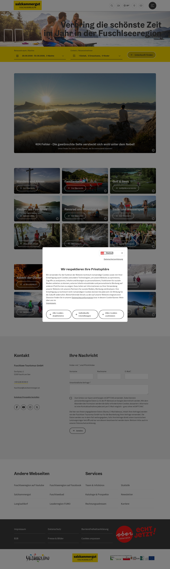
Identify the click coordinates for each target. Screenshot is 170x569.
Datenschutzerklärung (113, 259)
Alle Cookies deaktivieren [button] (58, 314)
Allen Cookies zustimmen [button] (111, 314)
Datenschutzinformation (82, 297)
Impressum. (51, 303)
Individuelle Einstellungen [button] (85, 314)
